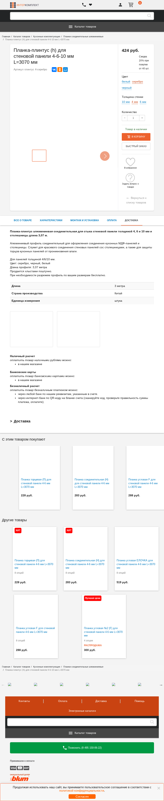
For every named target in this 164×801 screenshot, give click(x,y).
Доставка (22, 421)
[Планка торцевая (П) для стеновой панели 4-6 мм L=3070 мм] (39, 461)
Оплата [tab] (112, 220)
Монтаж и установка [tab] (84, 220)
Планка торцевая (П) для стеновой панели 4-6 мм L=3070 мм (36, 483)
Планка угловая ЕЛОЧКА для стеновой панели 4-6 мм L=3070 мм (136, 564)
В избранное (130, 168)
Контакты (24, 701)
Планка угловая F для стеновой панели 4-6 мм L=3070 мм (35, 630)
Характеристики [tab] (51, 220)
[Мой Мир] (65, 69)
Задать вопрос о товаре (130, 184)
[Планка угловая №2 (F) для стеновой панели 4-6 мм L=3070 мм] (104, 609)
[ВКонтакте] (54, 69)
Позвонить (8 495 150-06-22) (84, 747)
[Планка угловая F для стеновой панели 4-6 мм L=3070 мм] (36, 609)
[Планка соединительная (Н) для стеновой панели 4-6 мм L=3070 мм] (93, 461)
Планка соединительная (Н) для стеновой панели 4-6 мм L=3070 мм (92, 483)
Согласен (82, 796)
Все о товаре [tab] (23, 220)
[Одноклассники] (59, 69)
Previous (3, 684)
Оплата (62, 701)
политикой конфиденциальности (81, 790)
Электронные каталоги (82, 710)
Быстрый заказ (136, 146)
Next (161, 684)
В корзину (138, 136)
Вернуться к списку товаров (136, 199)
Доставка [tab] (131, 220)
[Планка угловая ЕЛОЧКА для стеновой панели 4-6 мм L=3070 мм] (137, 542)
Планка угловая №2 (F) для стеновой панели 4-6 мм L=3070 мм (103, 632)
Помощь (140, 701)
